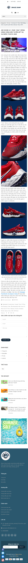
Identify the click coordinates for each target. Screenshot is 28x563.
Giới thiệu (13, 1)
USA (12, 310)
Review (16, 308)
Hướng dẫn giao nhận (6, 495)
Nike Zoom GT (21, 306)
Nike (9, 306)
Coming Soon (11, 304)
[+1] (13, 313)
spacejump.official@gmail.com (9, 528)
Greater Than (18, 304)
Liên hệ (19, 1)
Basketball (5, 304)
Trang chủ (4, 351)
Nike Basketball (14, 306)
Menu (4, 16)
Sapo (17, 556)
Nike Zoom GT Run (5, 308)
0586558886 (5, 530)
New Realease (4, 306)
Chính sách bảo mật (5, 507)
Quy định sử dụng (5, 514)
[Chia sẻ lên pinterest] (11, 313)
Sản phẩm (4, 353)
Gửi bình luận (6, 339)
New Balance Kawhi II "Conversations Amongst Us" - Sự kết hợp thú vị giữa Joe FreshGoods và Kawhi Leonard (17, 409)
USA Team (16, 310)
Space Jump (8, 310)
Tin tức (3, 355)
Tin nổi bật (5, 376)
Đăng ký (21, 547)
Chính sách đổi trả (5, 512)
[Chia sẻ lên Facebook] (6, 313)
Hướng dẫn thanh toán (6, 493)
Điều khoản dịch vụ (5, 498)
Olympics (12, 308)
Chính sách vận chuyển (6, 509)
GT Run (23, 304)
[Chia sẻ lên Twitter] (9, 313)
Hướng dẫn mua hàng (6, 491)
